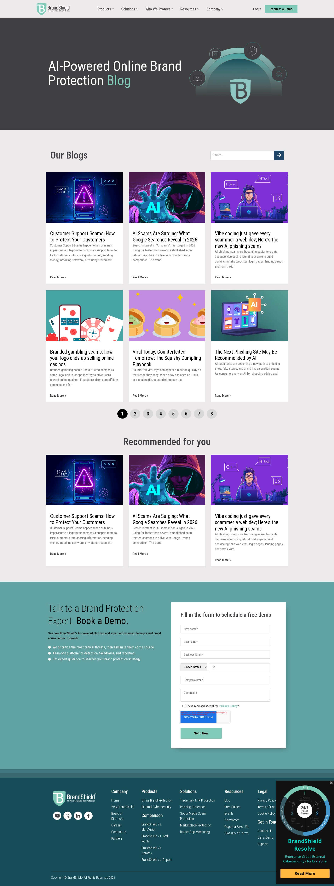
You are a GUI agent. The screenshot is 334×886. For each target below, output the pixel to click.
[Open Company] (222, 9)
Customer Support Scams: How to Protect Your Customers (82, 236)
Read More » (58, 277)
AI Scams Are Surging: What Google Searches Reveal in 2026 (165, 236)
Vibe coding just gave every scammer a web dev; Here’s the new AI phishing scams (246, 239)
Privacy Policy (228, 706)
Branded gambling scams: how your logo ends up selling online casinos (82, 358)
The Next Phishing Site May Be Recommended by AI (246, 355)
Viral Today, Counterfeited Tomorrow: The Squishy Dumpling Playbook (167, 358)
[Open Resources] (198, 9)
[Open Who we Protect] (172, 9)
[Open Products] (113, 9)
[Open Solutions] (137, 9)
